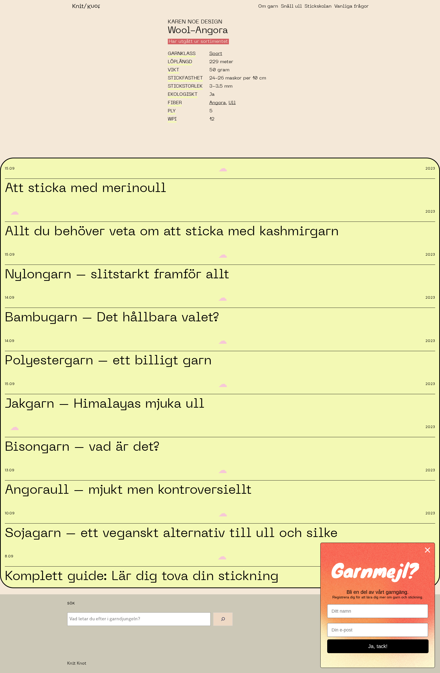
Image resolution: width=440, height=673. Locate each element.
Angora (217, 103)
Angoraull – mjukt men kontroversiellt (128, 490)
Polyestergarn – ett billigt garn (108, 360)
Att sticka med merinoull (85, 188)
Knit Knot (76, 663)
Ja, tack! (378, 646)
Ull (232, 103)
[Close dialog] (427, 550)
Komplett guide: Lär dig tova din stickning (142, 576)
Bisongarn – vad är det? (82, 447)
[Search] (223, 619)
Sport (215, 53)
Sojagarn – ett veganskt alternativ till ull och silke (171, 533)
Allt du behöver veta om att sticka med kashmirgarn (172, 231)
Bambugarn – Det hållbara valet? (111, 317)
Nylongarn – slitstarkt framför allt (117, 274)
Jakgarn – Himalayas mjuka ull (104, 403)
